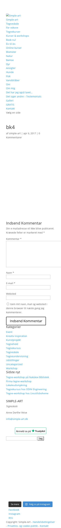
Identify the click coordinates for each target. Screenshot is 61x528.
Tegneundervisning (17, 356)
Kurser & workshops (17, 35)
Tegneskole (12, 23)
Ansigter (11, 68)
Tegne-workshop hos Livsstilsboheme (27, 393)
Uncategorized (14, 364)
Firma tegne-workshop (19, 381)
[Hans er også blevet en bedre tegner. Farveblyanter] (43, 492)
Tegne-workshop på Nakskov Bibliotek (27, 377)
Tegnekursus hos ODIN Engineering (26, 389)
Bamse (10, 60)
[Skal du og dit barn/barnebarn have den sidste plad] (18, 449)
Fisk (8, 76)
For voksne (12, 27)
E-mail (10, 283)
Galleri (10, 100)
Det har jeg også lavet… (19, 92)
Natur (9, 56)
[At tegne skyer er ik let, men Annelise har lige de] (18, 492)
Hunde (10, 72)
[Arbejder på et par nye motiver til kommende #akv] (18, 477)
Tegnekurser (13, 31)
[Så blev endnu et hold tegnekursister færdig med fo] (43, 477)
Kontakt (10, 108)
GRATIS (10, 104)
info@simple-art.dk (17, 419)
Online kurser (14, 47)
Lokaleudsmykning (16, 385)
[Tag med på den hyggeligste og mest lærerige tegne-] (43, 463)
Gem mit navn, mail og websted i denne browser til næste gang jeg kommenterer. (26, 308)
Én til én (10, 44)
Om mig (10, 88)
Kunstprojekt (13, 340)
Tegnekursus (13, 348)
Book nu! (11, 39)
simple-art (15, 133)
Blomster (11, 52)
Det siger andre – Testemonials (23, 96)
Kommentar (14, 238)
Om (8, 84)
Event (9, 332)
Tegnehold (12, 344)
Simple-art (12, 19)
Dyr (8, 64)
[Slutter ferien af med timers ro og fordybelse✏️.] (43, 449)
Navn (10, 272)
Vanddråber (13, 80)
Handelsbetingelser (44, 522)
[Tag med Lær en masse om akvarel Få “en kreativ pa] (18, 463)
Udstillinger (12, 360)
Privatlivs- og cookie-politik (23, 525)
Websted (11, 293)
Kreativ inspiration (16, 336)
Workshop (11, 368)
